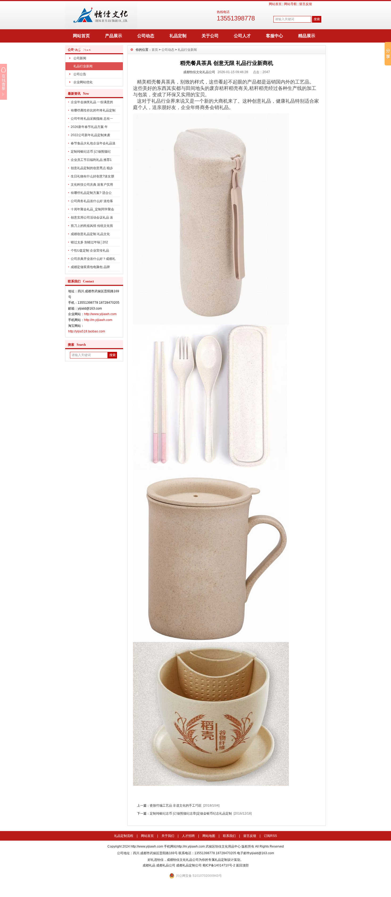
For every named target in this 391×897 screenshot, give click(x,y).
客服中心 (274, 36)
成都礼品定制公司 (189, 865)
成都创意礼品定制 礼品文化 (90, 234)
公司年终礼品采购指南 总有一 (92, 118)
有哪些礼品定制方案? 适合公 (91, 193)
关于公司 (210, 36)
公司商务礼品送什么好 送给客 (92, 201)
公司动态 (145, 36)
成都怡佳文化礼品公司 (199, 72)
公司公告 (79, 74)
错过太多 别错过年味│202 (89, 242)
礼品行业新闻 (83, 66)
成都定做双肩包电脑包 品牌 (90, 267)
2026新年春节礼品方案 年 (89, 127)
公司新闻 (79, 58)
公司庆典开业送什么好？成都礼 (93, 259)
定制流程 (81, 49)
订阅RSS (270, 836)
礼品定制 (177, 36)
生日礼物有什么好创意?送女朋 (92, 176)
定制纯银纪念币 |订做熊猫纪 (91, 151)
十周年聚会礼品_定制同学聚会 (92, 209)
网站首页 (275, 4)
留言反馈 (305, 4)
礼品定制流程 (123, 836)
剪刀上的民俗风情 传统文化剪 (92, 226)
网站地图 (208, 836)
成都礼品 (149, 865)
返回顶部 (242, 865)
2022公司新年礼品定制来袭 (90, 135)
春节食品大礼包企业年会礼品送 (93, 143)
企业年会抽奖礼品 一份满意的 (92, 102)
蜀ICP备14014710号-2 (218, 865)
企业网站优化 (83, 82)
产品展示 (113, 36)
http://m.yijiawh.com (98, 320)
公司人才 (242, 36)
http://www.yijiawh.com (100, 314)
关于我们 (167, 836)
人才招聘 (188, 836)
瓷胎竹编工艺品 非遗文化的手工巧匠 (176, 805)
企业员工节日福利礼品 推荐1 (91, 160)
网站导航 (290, 4)
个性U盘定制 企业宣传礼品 (90, 250)
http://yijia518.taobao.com (86, 331)
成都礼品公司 (165, 865)
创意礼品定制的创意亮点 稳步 (92, 168)
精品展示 (306, 36)
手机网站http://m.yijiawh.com (184, 846)
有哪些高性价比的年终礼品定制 (93, 110)
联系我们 (229, 836)
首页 (155, 50)
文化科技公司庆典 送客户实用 (92, 184)
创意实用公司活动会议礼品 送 (92, 217)
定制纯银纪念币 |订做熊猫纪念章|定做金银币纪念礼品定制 (191, 813)
